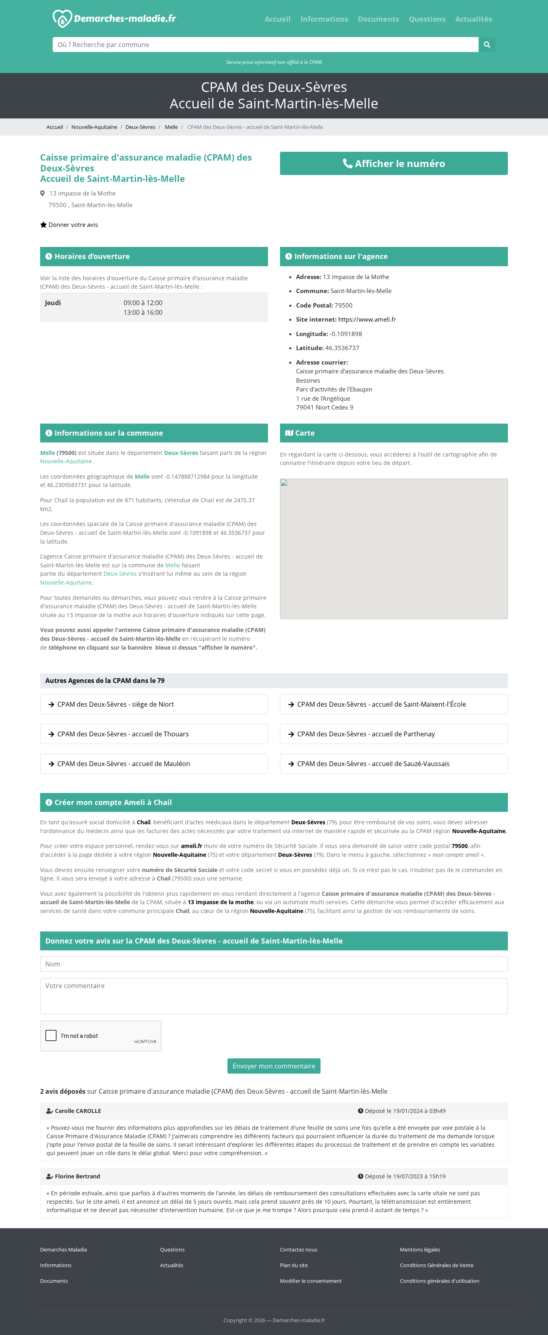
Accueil (278, 19)
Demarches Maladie (63, 1249)
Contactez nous (298, 1249)
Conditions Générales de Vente (436, 1265)
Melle (171, 126)
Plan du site (294, 1265)
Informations (324, 19)
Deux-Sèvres (140, 126)
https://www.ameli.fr (367, 319)
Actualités (473, 19)
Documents (378, 19)
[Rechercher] (487, 44)
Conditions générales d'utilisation (439, 1280)
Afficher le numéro (399, 163)
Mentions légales (420, 1249)
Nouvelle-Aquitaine (94, 126)
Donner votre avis (72, 224)
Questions (427, 19)
